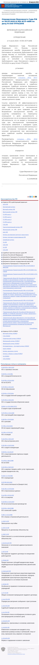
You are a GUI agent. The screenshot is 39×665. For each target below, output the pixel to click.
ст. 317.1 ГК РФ (5, 527)
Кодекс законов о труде (10, 351)
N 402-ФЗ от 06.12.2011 (7, 439)
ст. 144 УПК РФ (5, 599)
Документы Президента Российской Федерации (18, 257)
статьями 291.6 (24, 78)
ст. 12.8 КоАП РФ (6, 571)
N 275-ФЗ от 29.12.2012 (7, 400)
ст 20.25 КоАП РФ (6, 543)
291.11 (35, 78)
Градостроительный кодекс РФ (12, 227)
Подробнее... (34, 328)
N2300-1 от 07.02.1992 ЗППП (9, 406)
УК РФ (5, 247)
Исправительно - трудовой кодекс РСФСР (16, 346)
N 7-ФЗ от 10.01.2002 (7, 426)
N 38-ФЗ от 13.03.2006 (7, 419)
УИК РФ (5, 245)
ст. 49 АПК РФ (5, 627)
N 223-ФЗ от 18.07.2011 (7, 467)
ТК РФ (5, 242)
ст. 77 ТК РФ (4, 592)
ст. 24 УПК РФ (5, 612)
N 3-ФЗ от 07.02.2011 (7, 432)
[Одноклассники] (34, 196)
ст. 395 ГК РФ (5, 534)
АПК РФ (5, 204)
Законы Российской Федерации (13, 255)
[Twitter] (32, 196)
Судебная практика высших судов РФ (15, 252)
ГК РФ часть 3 (7, 219)
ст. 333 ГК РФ (5, 521)
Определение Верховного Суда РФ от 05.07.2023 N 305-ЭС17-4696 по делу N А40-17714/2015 (19, 12)
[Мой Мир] (36, 196)
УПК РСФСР (6, 358)
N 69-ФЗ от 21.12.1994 (7, 374)
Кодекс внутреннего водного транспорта (16, 234)
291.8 (35, 139)
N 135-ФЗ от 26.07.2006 (7, 445)
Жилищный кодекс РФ (10, 229)
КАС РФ (5, 232)
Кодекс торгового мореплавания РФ (14, 237)
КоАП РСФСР (7, 348)
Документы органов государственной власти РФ (18, 261)
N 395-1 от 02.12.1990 (6, 514)
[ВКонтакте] (30, 196)
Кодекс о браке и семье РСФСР (12, 353)
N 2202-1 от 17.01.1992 (7, 475)
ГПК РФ (5, 224)
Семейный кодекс (8, 239)
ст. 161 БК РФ (4, 584)
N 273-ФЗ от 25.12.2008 (7, 413)
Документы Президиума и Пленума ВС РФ (16, 263)
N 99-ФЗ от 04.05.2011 (7, 452)
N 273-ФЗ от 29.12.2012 (7, 387)
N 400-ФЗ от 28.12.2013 (7, 367)
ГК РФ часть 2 (7, 217)
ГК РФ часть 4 (7, 222)
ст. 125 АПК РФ (5, 638)
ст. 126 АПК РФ (5, 621)
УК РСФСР (6, 356)
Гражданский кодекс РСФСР (12, 338)
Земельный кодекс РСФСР (11, 343)
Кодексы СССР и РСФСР (10, 331)
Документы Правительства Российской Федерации (19, 259)
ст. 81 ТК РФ (4, 551)
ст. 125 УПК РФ (5, 605)
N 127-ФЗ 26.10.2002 (6, 482)
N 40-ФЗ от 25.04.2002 (7, 380)
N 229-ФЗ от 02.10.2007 (7, 501)
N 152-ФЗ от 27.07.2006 (7, 488)
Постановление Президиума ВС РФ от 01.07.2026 (18, 290)
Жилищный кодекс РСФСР (11, 341)
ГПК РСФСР (6, 336)
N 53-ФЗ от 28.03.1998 (7, 508)
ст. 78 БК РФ (4, 560)
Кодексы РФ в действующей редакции (15, 202)
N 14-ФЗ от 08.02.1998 (7, 460)
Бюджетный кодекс (9, 207)
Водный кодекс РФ (9, 209)
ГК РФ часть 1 (7, 214)
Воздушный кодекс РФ (10, 212)
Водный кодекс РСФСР (10, 333)
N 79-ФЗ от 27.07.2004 (7, 393)
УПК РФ (5, 250)
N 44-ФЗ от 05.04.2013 (7, 495)
